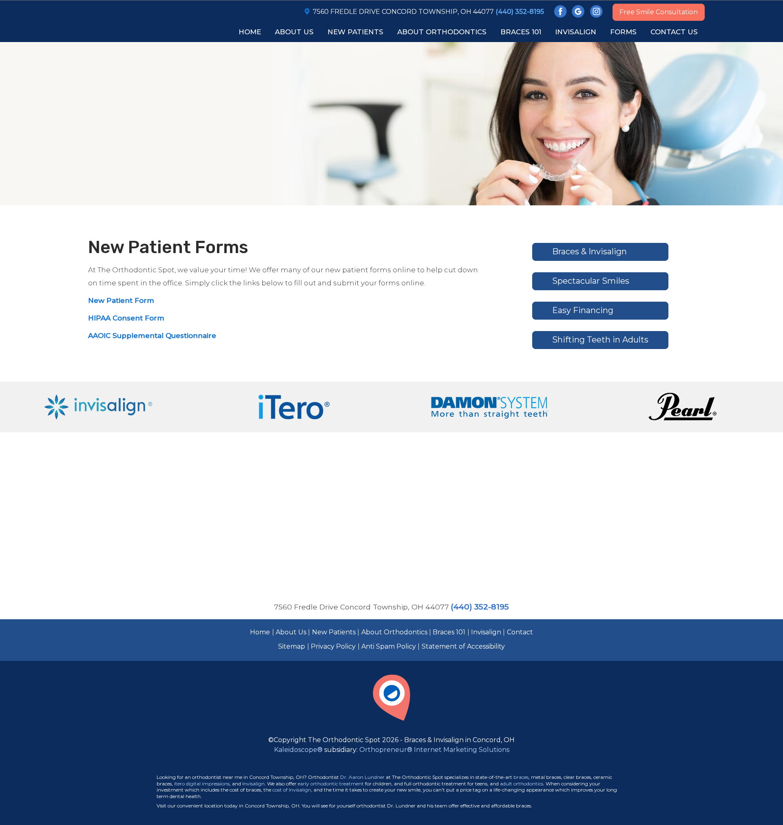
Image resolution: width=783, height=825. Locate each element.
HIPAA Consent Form (126, 318)
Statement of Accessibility (463, 646)
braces (521, 777)
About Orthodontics (394, 632)
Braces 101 (449, 632)
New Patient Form (121, 300)
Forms (623, 32)
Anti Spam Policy (388, 646)
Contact (520, 632)
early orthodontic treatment (331, 784)
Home (250, 32)
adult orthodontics (521, 784)
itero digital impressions (202, 784)
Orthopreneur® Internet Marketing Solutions (434, 750)
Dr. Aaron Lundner (362, 777)
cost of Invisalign (291, 790)
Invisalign (486, 632)
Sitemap (291, 646)
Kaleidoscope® (298, 750)
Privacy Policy (333, 646)
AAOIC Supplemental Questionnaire (152, 335)
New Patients (334, 632)
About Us (291, 632)
